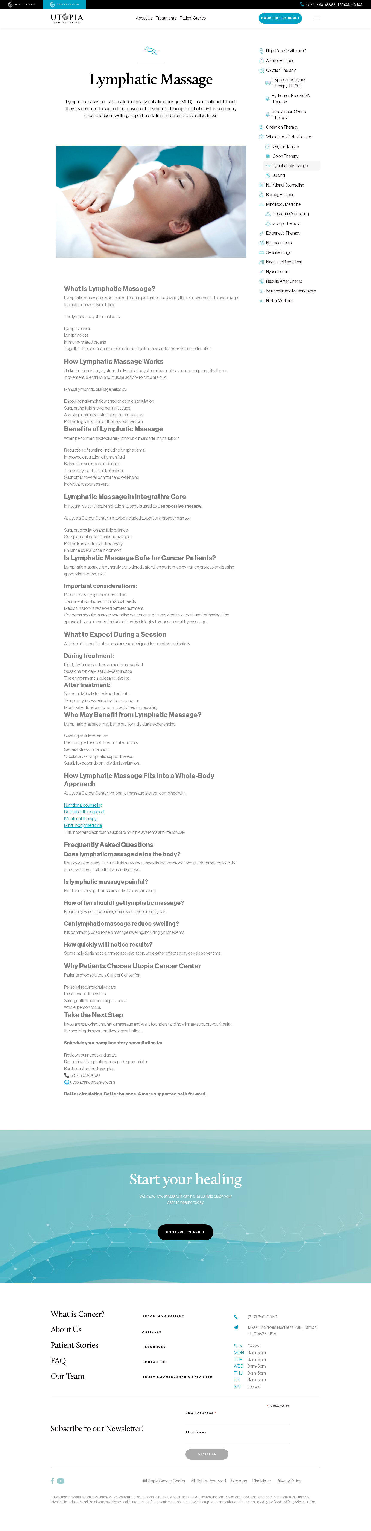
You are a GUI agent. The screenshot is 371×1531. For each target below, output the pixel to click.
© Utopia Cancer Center (164, 1480)
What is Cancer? (77, 1315)
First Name (196, 1432)
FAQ (58, 1361)
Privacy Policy (288, 1480)
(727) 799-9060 (262, 1316)
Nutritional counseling (83, 805)
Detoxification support (84, 811)
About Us (144, 18)
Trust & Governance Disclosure (177, 1377)
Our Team (67, 1377)
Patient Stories (193, 18)
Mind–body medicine (83, 825)
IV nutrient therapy (80, 818)
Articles (152, 1331)
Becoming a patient (163, 1316)
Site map (239, 1480)
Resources (154, 1347)
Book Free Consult (280, 18)
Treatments (166, 18)
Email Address (201, 1413)
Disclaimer (261, 1480)
